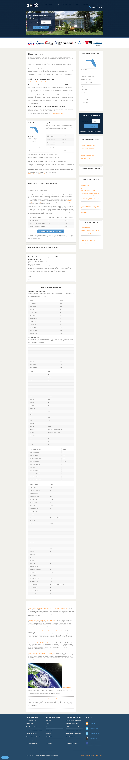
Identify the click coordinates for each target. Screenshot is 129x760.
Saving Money (49, 736)
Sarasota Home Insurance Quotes (87, 155)
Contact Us (85, 4)
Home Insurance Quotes (31, 720)
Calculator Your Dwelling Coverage (87, 243)
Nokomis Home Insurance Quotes (87, 148)
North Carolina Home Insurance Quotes (73, 726)
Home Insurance (48, 4)
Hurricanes (48, 740)
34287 (33, 173)
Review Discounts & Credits (31, 726)
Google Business (93, 738)
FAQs (58, 4)
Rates (70, 4)
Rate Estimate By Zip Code (31, 743)
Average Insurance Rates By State (33, 736)
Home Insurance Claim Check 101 (87, 233)
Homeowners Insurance (85, 227)
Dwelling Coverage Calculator (32, 740)
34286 (37, 173)
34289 (29, 173)
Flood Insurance (49, 743)
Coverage (48, 723)
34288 (44, 173)
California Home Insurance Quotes (72, 740)
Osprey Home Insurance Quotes (87, 151)
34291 (40, 173)
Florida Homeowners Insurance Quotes (73, 720)
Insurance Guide (29, 723)
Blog (77, 4)
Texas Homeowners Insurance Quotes (73, 733)
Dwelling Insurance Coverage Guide (88, 240)
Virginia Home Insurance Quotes (72, 736)
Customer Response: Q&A (31, 733)
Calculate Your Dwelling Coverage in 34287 (50, 231)
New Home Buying (49, 730)
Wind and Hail (48, 733)
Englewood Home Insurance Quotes (88, 145)
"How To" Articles (84, 237)
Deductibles (48, 720)
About (93, 755)
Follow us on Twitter (94, 728)
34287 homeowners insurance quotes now (58, 113)
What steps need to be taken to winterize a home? (91, 203)
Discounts (64, 4)
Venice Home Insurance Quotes (87, 158)
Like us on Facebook (94, 743)
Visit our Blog (93, 723)
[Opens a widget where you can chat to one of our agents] (5, 757)
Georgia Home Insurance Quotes (72, 723)
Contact (101, 755)
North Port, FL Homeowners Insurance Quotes (39, 81)
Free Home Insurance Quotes (71, 743)
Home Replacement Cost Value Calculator (34, 730)
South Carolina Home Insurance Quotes (73, 730)
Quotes (82, 755)
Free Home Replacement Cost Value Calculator (90, 230)
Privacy (97, 755)
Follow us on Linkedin (94, 733)
